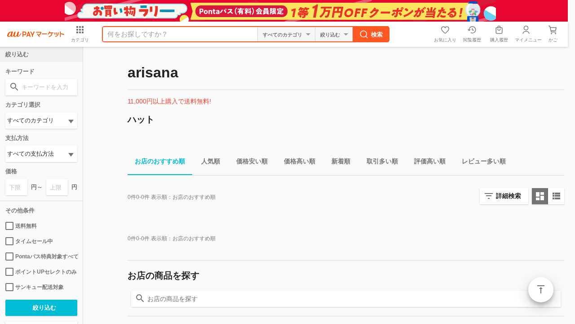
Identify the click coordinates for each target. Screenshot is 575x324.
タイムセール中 (34, 241)
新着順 (341, 161)
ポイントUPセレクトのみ (46, 272)
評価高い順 (430, 161)
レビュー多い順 (484, 161)
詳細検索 (508, 195)
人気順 (210, 161)
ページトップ (540, 289)
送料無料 (26, 226)
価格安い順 (252, 161)
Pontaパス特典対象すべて (46, 256)
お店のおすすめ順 (160, 161)
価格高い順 (299, 161)
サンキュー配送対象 (39, 287)
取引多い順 (382, 161)
